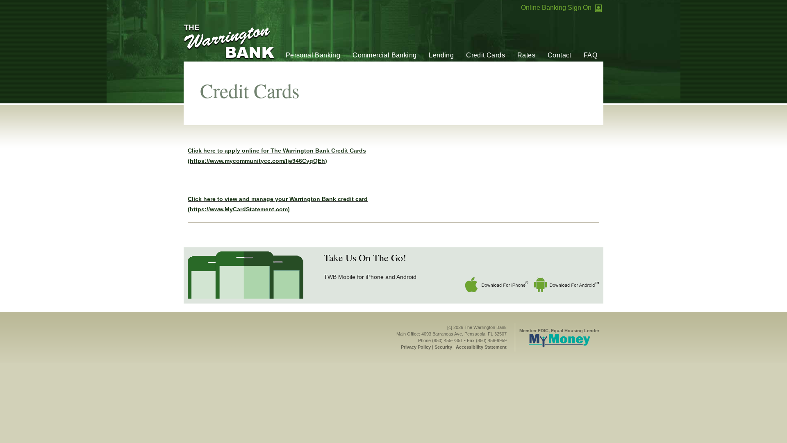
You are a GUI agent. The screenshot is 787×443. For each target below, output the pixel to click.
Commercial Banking (384, 55)
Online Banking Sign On (556, 7)
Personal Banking (313, 55)
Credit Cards (485, 55)
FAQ (590, 55)
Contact (559, 55)
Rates (526, 55)
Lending (441, 55)
